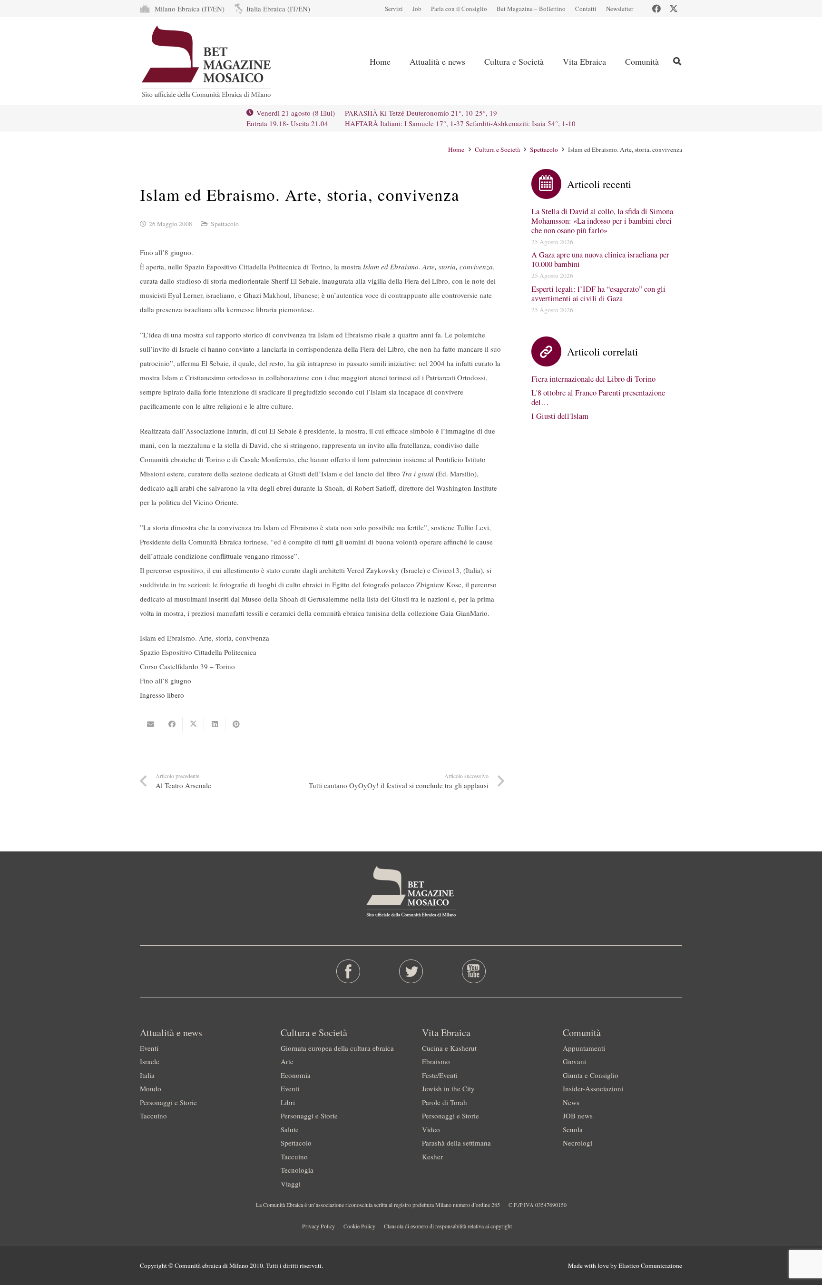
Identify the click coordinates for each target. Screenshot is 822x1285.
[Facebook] (656, 8)
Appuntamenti (584, 1048)
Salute (290, 1129)
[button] (677, 61)
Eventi (149, 1048)
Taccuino (153, 1115)
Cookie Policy (359, 1226)
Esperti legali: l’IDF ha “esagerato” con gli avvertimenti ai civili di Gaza (598, 293)
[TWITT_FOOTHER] (411, 971)
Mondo (150, 1088)
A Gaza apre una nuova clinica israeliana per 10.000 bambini (600, 259)
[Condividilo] (172, 724)
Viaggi (291, 1183)
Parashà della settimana (456, 1142)
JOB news (578, 1115)
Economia (296, 1075)
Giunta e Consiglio (590, 1075)
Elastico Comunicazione (650, 1265)
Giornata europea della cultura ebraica (337, 1048)
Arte (287, 1061)
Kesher (432, 1156)
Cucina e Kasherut (449, 1048)
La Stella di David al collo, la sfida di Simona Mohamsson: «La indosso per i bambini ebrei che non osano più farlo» (602, 221)
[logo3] (207, 61)
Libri (288, 1102)
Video (431, 1129)
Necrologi (577, 1142)
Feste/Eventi (440, 1075)
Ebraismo (436, 1061)
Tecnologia (297, 1170)
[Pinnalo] (236, 724)
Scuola (573, 1129)
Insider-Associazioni (593, 1088)
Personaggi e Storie (168, 1102)
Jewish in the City (448, 1088)
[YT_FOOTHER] (473, 971)
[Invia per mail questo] (150, 724)
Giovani (574, 1061)
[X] (673, 8)
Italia (147, 1075)
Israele (149, 1061)
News (571, 1102)
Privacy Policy (318, 1226)
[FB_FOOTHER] (348, 971)
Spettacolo (225, 223)
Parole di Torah (444, 1102)
